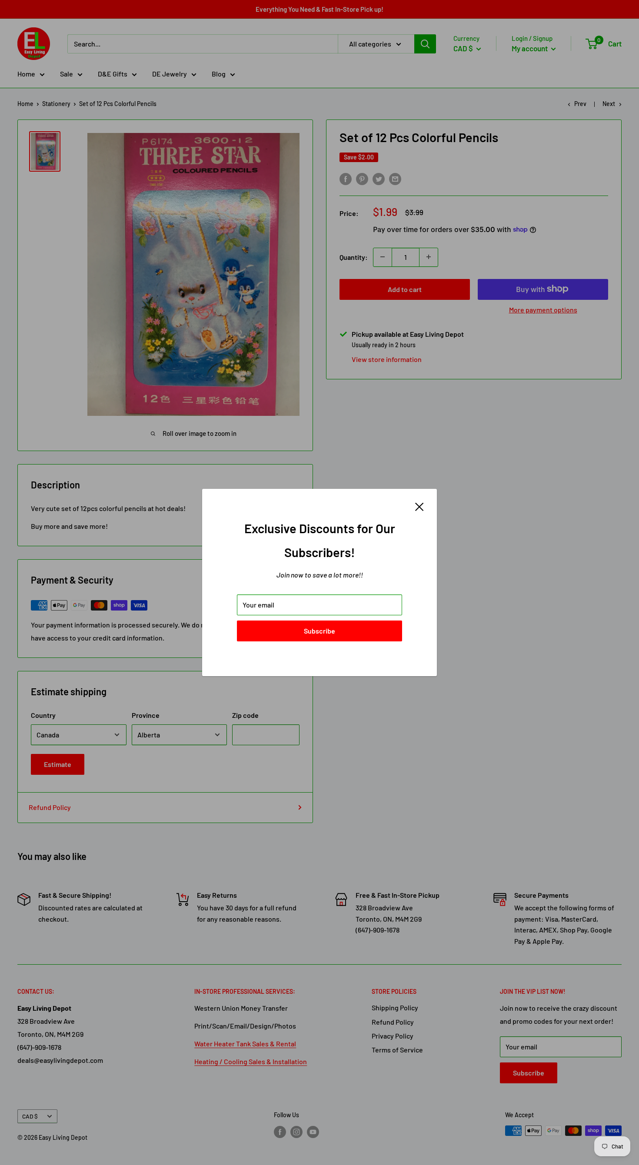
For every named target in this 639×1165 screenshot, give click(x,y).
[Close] (419, 505)
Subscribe (319, 631)
